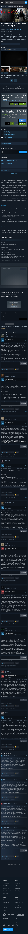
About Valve (18, 883)
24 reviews (12, 672)
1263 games (7, 714)
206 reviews (13, 336)
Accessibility (6, 902)
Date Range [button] (12, 316)
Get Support (18, 905)
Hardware (17, 888)
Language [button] (3, 316)
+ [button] (18, 44)
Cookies (5, 907)
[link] (14, 104)
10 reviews (7, 504)
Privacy (4, 899)
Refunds (5, 910)
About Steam (6, 883)
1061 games (7, 588)
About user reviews (5, 296)
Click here (20, 88)
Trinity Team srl (17, 28)
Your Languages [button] (8, 323)
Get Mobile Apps (8, 929)
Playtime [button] (20, 316)
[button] (3, 6)
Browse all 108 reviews (14, 864)
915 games (7, 336)
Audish (6, 543)
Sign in (2, 75)
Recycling (17, 890)
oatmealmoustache (9, 502)
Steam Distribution (7, 890)
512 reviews (13, 419)
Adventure (4, 44)
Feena (6, 417)
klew (6, 586)
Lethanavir (7, 374)
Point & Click (12, 44)
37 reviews (7, 462)
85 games (7, 672)
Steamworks (6, 888)
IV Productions (9, 28)
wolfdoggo (7, 334)
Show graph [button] (22, 318)
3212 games (7, 419)
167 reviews (13, 714)
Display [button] (3, 319)
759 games (7, 376)
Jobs (16, 885)
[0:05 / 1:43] (14, 58)
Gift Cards (5, 893)
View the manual (5, 166)
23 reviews (13, 588)
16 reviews (13, 376)
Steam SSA (5, 885)
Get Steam (17, 899)
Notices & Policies (7, 905)
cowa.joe (7, 671)
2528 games (7, 545)
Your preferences (14, 296)
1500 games (7, 630)
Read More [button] (23, 363)
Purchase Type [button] (14, 312)
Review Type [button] (4, 312)
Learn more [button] (23, 152)
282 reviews (13, 630)
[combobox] (15, 2)
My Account (18, 907)
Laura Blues (7, 460)
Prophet (6, 628)
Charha (6, 712)
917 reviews (14, 545)
